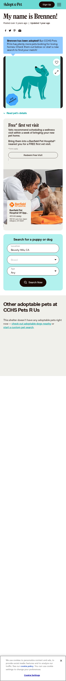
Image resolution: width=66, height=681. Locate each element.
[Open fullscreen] (56, 72)
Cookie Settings (32, 675)
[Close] (61, 660)
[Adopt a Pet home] (13, 5)
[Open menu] (59, 5)
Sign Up (47, 4)
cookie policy (27, 666)
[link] (5, 30)
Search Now (36, 282)
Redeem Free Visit (33, 155)
